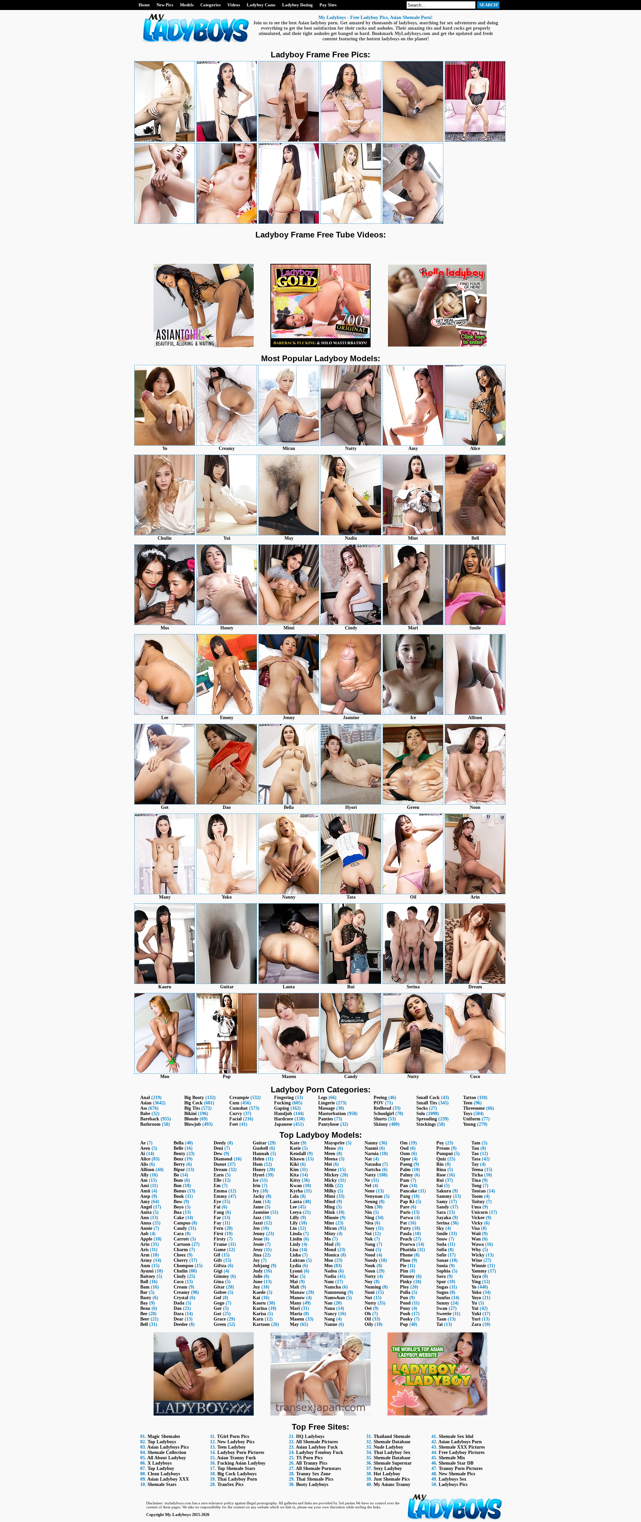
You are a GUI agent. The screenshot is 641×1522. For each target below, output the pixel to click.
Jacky (258, 1196)
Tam (475, 1142)
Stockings (426, 1124)
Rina (441, 1169)
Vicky (477, 1222)
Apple (146, 1238)
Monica (331, 1254)
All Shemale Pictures (317, 1441)
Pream (443, 1148)
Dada (179, 1303)
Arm (145, 1254)
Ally (144, 1174)
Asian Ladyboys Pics (168, 1447)
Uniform (471, 1118)
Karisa (259, 1313)
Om (404, 1142)
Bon (178, 1185)
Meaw (330, 1148)
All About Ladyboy (166, 1457)
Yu (474, 1303)
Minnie (331, 1217)
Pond (405, 1303)
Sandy (442, 1206)
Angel (146, 1206)
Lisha (295, 1254)
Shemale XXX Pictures (462, 1447)
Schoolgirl (384, 1113)
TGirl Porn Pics (233, 1436)
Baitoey (147, 1276)
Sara (441, 1212)
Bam (145, 1287)
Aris (144, 1249)
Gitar (219, 1287)
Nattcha (373, 1169)
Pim (404, 1271)
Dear (178, 1319)
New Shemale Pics (457, 1473)
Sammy (444, 1196)
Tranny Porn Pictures (460, 1468)
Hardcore (283, 1118)
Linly (295, 1244)
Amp (145, 1196)
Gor (218, 1308)
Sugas (442, 1287)
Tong (476, 1185)
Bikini (190, 1113)
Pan (404, 1185)
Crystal (181, 1297)
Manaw (297, 1292)
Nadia (330, 1276)
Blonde (191, 1118)
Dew (218, 1153)
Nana (329, 1308)
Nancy (330, 1313)
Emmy (220, 1196)
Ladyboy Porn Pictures (240, 1452)
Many (295, 1303)
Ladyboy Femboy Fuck (319, 1452)
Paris (405, 1212)
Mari (295, 1308)
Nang (329, 1319)
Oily (369, 1324)
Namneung (335, 1292)
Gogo (219, 1303)
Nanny (371, 1142)
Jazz (257, 1217)
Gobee (220, 1292)
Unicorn (479, 1212)
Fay (217, 1222)
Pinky (406, 1281)
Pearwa (407, 1244)
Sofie (441, 1254)
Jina (257, 1254)
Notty (370, 1276)
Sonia (442, 1265)
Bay (144, 1303)
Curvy (235, 1113)
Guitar (259, 1142)
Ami (144, 1185)
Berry (179, 1164)
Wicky (477, 1254)
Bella (179, 1142)
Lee (293, 1206)
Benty (179, 1153)
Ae (143, 1142)
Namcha (332, 1287)
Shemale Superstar (393, 1463)
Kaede (259, 1292)
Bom (178, 1180)
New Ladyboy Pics (235, 1441)
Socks (422, 1108)
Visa (475, 1228)
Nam (329, 1281)
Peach (406, 1238)
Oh (368, 1313)
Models (187, 4)
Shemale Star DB (456, 1463)
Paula (406, 1233)
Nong (370, 1244)
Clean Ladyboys (164, 1473)
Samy (442, 1201)
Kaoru (259, 1303)
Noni (369, 1249)
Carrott (181, 1238)
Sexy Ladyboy (388, 1468)
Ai (142, 1153)
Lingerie (326, 1102)
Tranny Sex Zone (313, 1473)
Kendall (298, 1153)
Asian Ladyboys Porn (460, 1441)
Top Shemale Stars (236, 1468)
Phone (406, 1254)
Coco (179, 1281)
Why (476, 1249)
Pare (404, 1206)
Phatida (408, 1249)
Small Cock (428, 1097)
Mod (329, 1244)
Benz (178, 1158)
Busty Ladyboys (312, 1484)
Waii (476, 1233)
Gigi (218, 1271)
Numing (373, 1287)
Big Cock (193, 1102)
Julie (257, 1276)
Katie (295, 1148)
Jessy (258, 1249)
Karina (260, 1308)
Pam (404, 1180)
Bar (144, 1292)
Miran (330, 1228)
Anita (146, 1212)
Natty (370, 1174)
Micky (330, 1180)
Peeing (380, 1097)
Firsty (220, 1238)
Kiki (294, 1164)
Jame (258, 1206)
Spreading (426, 1118)
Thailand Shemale (392, 1436)
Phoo (405, 1260)
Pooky (406, 1319)
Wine (476, 1260)
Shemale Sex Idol (456, 1436)
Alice (145, 1158)
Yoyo (476, 1297)
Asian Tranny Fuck (236, 1457)
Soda (441, 1244)
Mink (329, 1212)
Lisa (294, 1249)
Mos (328, 1265)
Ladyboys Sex (452, 1479)
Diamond (223, 1158)
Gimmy (221, 1276)
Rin (440, 1164)
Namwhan (334, 1297)
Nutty (370, 1303)
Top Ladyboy (161, 1468)
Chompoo (183, 1265)
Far (217, 1217)
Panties (325, 1118)
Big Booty (194, 1097)
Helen (258, 1158)
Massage (326, 1108)
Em (217, 1185)
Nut (368, 1297)
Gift (218, 1260)
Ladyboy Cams (261, 4)
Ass (143, 1108)
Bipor (179, 1169)
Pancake (408, 1190)
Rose (441, 1174)
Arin (145, 1244)
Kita (294, 1174)
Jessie (258, 1244)
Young (469, 1124)
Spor (441, 1281)
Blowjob (192, 1124)
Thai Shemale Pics (314, 1479)
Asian (146, 1102)
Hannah (261, 1153)
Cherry (181, 1260)
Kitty (295, 1180)
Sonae (442, 1260)
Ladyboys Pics (453, 1484)
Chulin (181, 1271)
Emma (220, 1190)
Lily (294, 1222)
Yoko (476, 1292)
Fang (219, 1212)
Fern (218, 1228)
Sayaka (443, 1217)
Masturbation (332, 1113)
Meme (330, 1169)
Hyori (258, 1174)
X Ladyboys (160, 1463)
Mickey (331, 1174)
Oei (368, 1308)
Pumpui (444, 1153)
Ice (255, 1180)
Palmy (406, 1174)
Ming (329, 1206)
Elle (217, 1180)
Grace (220, 1319)
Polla (405, 1292)
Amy (145, 1201)
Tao (475, 1153)
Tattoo (469, 1097)
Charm (181, 1249)
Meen (329, 1153)
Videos (233, 4)
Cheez (180, 1254)
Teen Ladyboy (231, 1447)
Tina (476, 1180)
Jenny (259, 1233)
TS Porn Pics (309, 1457)
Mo (327, 1238)
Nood (370, 1254)
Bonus (180, 1190)
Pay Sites (328, 4)
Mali (294, 1287)
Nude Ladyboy (388, 1447)
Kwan (296, 1185)
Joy (256, 1260)
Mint (329, 1222)
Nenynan (374, 1196)
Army (146, 1260)
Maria (296, 1313)
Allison (147, 1169)
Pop (404, 1324)
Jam (257, 1201)
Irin (256, 1185)
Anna (145, 1222)
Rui (440, 1180)
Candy (180, 1228)
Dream (220, 1169)
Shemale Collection (167, 1452)
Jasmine (261, 1212)
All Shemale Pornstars (318, 1468)
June (257, 1281)
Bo (176, 1174)
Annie (146, 1228)
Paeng (406, 1164)
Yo (473, 1287)
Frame (220, 1244)
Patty (405, 1228)
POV (379, 1102)
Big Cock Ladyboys (236, 1473)
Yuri (475, 1319)
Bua (178, 1212)
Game (220, 1249)
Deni (218, 1148)
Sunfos (443, 1297)
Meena (331, 1158)
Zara (476, 1324)
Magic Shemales (164, 1436)
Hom (258, 1164)
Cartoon (182, 1244)
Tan (475, 1148)
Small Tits (426, 1102)
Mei (328, 1164)
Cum (234, 1102)
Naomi (371, 1148)
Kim (294, 1169)
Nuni (370, 1292)
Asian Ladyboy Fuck (317, 1447)
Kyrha (296, 1190)
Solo (420, 1113)
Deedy (220, 1142)
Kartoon (261, 1324)
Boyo (179, 1206)
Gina (219, 1281)
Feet (233, 1124)
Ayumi (147, 1271)
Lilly (294, 1217)
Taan (441, 1319)
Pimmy (407, 1276)
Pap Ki (407, 1201)
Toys (467, 1113)
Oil (368, 1319)
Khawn (297, 1158)
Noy (369, 1281)
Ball (144, 1281)
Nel (368, 1185)
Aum (145, 1265)
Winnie (478, 1265)
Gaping (281, 1108)
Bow (178, 1201)
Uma (476, 1206)
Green (220, 1324)
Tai (439, 1324)
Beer (144, 1319)
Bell (144, 1324)
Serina (442, 1222)
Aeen (145, 1148)
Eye (217, 1201)
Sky (440, 1228)
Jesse (257, 1238)
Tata (475, 1158)
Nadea (330, 1271)
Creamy (182, 1292)
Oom (405, 1153)
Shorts (380, 1118)
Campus (182, 1222)
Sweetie (443, 1313)
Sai (439, 1185)
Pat (403, 1222)
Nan (328, 1303)
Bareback (149, 1118)
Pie (403, 1265)
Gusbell (260, 1148)
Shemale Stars (162, 1484)
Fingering (284, 1097)
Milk (329, 1185)
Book (179, 1196)
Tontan (478, 1190)
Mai (294, 1281)
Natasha (373, 1164)
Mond (330, 1249)
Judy (258, 1271)
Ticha (477, 1174)
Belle (178, 1148)
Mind (329, 1201)
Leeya (295, 1212)
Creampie (239, 1097)
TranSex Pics (230, 1484)
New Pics (165, 4)
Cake (179, 1217)
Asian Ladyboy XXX (168, 1479)
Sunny (442, 1303)
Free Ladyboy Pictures (461, 1452)
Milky (330, 1190)
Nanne (330, 1324)
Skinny (381, 1124)
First (218, 1233)
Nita (369, 1222)
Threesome (474, 1108)
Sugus (442, 1292)
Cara (179, 1233)
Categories (210, 4)
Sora (441, 1276)
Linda (296, 1233)
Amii (145, 1190)
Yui (474, 1308)
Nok (369, 1238)
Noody (371, 1260)
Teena (477, 1169)
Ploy (404, 1287)
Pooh (405, 1313)
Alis (144, 1164)
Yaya (476, 1276)
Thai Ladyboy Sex (392, 1452)
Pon (404, 1297)
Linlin (296, 1238)
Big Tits (192, 1108)
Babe (145, 1113)
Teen (467, 1102)
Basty (145, 1297)
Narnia (372, 1153)
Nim (369, 1206)
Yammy (479, 1271)
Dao (178, 1308)
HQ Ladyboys (310, 1436)
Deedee (181, 1324)
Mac (294, 1276)
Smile (442, 1233)
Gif (217, 1254)
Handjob (283, 1113)
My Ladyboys (178, 1514)
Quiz (441, 1158)
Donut (220, 1164)
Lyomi (296, 1271)
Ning (369, 1217)
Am (144, 1180)
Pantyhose (328, 1124)
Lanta (296, 1201)
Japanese (283, 1124)
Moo (328, 1260)
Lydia (295, 1265)
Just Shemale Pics (392, 1479)
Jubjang (261, 1265)
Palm (405, 1169)
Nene (370, 1190)
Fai (217, 1206)
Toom (477, 1196)
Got (217, 1313)
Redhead (382, 1108)
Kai (256, 1297)
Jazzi (258, 1222)
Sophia (443, 1271)
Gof (217, 1297)
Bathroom (150, 1124)
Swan (441, 1308)
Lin (293, 1228)
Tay (475, 1164)
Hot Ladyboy (387, 1473)
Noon (370, 1271)
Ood (404, 1148)
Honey (259, 1169)
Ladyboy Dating (297, 4)
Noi (368, 1233)
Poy (440, 1142)
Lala (294, 1196)
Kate (294, 1142)
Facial (235, 1118)
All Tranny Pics (311, 1463)
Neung (371, 1201)
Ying (476, 1281)
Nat (368, 1158)
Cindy (180, 1276)
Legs (322, 1097)
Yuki (476, 1313)
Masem (297, 1319)
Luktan (297, 1260)
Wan (476, 1238)
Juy (256, 1287)
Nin (368, 1212)
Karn (258, 1319)
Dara (179, 1313)
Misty (330, 1233)
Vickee (477, 1217)
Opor (405, 1158)
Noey (370, 1228)
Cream (180, 1287)
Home (144, 4)
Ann (144, 1217)
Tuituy (478, 1201)
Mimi (329, 1196)
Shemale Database (392, 1441)
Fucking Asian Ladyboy (241, 1463)
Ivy (256, 1190)
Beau (145, 1308)
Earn (219, 1174)
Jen (256, 1228)
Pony (405, 1308)
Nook (370, 1265)
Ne (367, 1180)
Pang (405, 1196)
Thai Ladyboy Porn (237, 1479)
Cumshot (238, 1108)
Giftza (220, 1265)
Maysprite (334, 1142)
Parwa (406, 1217)
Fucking (282, 1102)
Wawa (477, 1244)
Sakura (443, 1190)
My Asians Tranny (392, 1484)
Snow (441, 1238)
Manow (297, 1297)
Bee (143, 1313)
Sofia (441, 1249)
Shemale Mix (452, 1457)
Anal (145, 1097)
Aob (144, 1233)
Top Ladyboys (162, 1441)
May (294, 1324)
